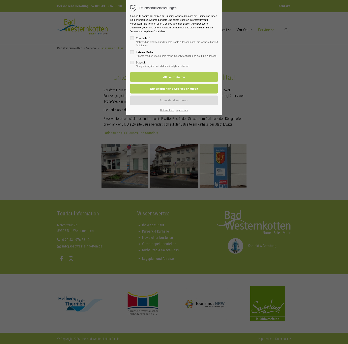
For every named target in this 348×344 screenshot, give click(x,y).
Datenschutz (167, 110)
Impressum (182, 110)
